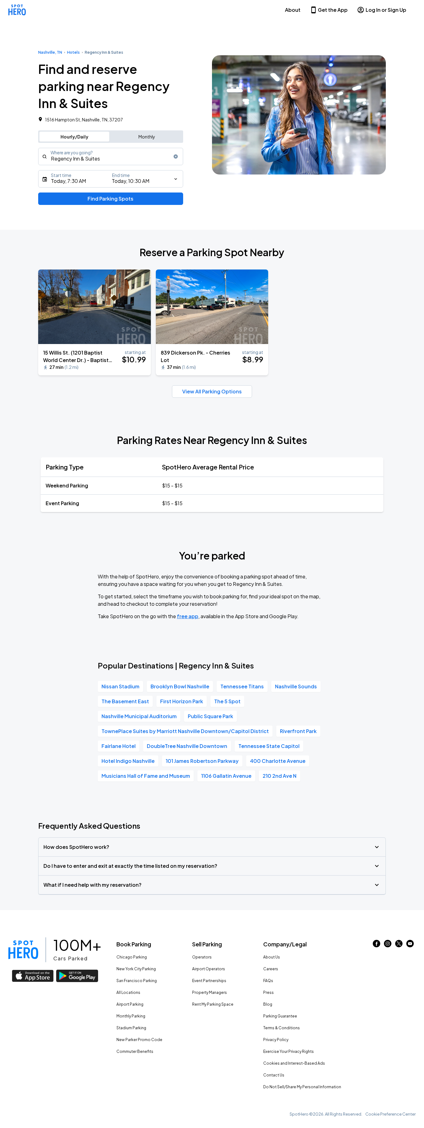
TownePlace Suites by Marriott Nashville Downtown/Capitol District (185, 731)
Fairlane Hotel (118, 746)
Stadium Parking (131, 1028)
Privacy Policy (275, 1039)
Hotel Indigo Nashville (128, 761)
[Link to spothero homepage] (23, 950)
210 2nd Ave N (279, 775)
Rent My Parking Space (212, 1004)
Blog (267, 1004)
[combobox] (110, 156)
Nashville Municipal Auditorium (139, 716)
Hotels (73, 52)
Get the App (333, 10)
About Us (271, 957)
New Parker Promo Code (139, 1039)
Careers (270, 969)
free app (187, 616)
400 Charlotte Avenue (277, 761)
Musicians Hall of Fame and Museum (145, 775)
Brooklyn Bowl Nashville (180, 686)
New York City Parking (136, 969)
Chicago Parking (131, 957)
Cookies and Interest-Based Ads (294, 1063)
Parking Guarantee (280, 1016)
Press (268, 992)
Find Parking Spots (110, 198)
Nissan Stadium (120, 686)
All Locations (128, 992)
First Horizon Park (181, 701)
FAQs (268, 980)
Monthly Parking (130, 1016)
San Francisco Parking (136, 980)
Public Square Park (210, 716)
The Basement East (125, 701)
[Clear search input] (175, 156)
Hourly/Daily (74, 136)
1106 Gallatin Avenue (226, 775)
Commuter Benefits (134, 1051)
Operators (202, 957)
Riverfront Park (298, 731)
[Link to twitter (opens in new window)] (399, 945)
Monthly (146, 136)
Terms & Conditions (281, 1028)
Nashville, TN (50, 52)
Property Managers (209, 992)
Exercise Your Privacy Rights (288, 1051)
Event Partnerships (209, 980)
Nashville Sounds (296, 686)
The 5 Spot (227, 701)
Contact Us (273, 1075)
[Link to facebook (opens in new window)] (376, 945)
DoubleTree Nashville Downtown (187, 746)
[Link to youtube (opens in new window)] (410, 945)
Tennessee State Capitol (269, 746)
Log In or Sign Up (386, 10)
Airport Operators (208, 969)
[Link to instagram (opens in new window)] (387, 945)
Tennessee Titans (242, 686)
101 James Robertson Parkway (202, 761)
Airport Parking (129, 1004)
